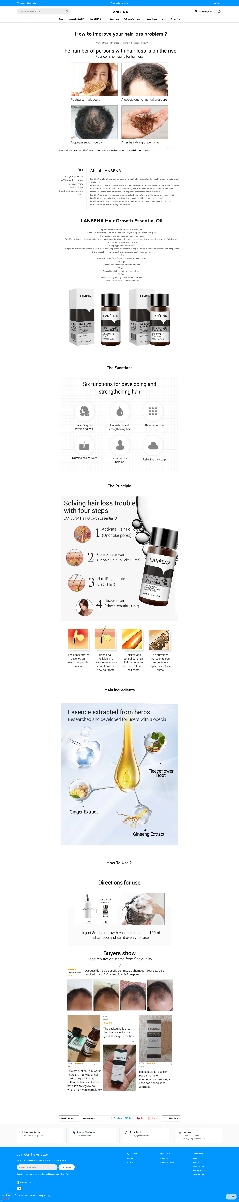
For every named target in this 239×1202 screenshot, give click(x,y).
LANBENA (28, 1195)
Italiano (216, 3)
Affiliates (21, 3)
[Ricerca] (66, 11)
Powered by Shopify (41, 1195)
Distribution (32, 3)
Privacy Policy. (65, 1174)
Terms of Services (49, 1174)
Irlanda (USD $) (26, 1182)
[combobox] (43, 11)
